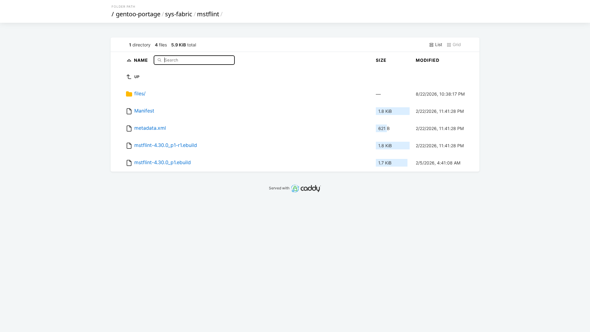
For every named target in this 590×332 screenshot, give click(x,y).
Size (381, 60)
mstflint (208, 14)
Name (141, 59)
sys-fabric (178, 14)
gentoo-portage (138, 14)
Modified (427, 60)
